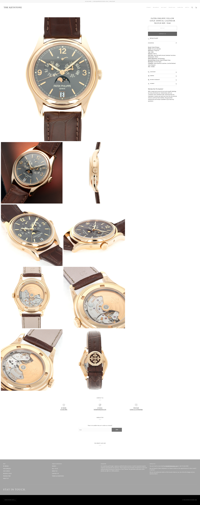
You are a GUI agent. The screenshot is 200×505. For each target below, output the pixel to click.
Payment (152, 83)
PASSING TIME (7, 476)
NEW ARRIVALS (7, 468)
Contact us (162, 33)
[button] (148, 7)
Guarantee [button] (103, 463)
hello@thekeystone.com (100, 409)
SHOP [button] (4, 463)
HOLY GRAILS (6, 471)
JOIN (117, 429)
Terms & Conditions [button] (57, 463)
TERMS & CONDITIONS (58, 476)
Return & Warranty (155, 79)
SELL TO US (55, 468)
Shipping (152, 75)
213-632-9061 (63, 409)
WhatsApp (112, 1)
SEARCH (54, 466)
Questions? (153, 71)
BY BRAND (6, 466)
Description (151, 42)
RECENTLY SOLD (7, 473)
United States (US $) (9, 499)
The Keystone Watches (189, 499)
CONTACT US (55, 473)
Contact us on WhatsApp (136, 409)
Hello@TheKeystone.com (100, 1)
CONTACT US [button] (152, 463)
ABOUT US (6, 478)
